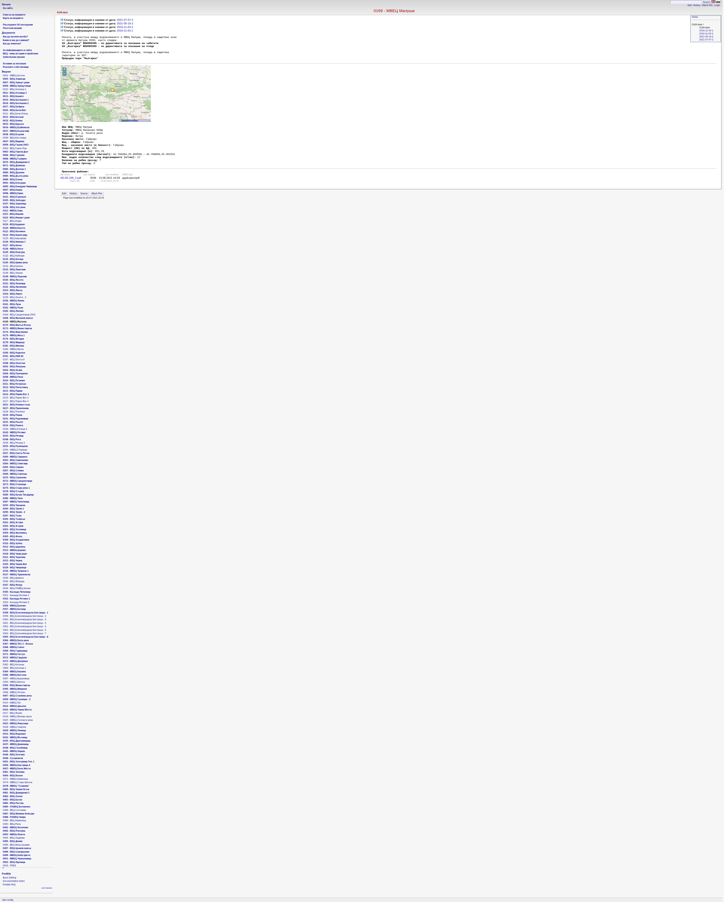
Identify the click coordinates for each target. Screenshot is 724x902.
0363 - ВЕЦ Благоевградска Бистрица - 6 (24, 630)
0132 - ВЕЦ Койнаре (14, 255)
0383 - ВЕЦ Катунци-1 (14, 668)
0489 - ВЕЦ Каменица (14, 820)
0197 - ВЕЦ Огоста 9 (14, 359)
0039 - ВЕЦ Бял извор (14, 137)
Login (717, 5)
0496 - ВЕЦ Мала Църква (16, 844)
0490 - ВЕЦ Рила (12, 824)
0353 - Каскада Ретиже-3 (16, 602)
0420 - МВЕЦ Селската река (18, 720)
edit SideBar (46, 888)
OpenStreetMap (130, 120)
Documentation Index (14, 881)
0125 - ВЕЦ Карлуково (14, 238)
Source (84, 193)
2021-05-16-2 (706, 36)
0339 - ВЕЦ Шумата (13, 578)
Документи (8, 32)
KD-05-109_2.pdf (71, 177)
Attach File (707, 5)
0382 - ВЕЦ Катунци (13, 664)
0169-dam (62, 12)
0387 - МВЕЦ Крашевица (16, 678)
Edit (690, 5)
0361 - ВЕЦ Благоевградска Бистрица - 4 (24, 623)
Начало (6, 4)
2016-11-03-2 (706, 33)
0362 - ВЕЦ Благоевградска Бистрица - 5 (24, 626)
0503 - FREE (9, 865)
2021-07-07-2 (706, 39)
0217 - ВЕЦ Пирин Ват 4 (16, 401)
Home (695, 17)
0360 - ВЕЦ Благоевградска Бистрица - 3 (24, 619)
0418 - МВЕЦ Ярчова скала (17, 716)
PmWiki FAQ (9, 884)
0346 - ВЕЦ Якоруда (13, 581)
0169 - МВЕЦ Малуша (394, 10)
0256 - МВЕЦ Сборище (15, 449)
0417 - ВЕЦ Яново (12, 713)
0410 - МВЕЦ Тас (12, 702)
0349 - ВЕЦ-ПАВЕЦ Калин (17, 588)
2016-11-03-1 (706, 30)
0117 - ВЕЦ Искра (12, 221)
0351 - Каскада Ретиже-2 (16, 595)
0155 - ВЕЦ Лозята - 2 (14, 297)
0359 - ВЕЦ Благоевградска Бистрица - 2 (24, 616)
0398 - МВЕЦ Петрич (14, 692)
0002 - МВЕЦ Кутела (14, 75)
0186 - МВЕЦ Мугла (13, 349)
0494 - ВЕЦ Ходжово (14, 838)
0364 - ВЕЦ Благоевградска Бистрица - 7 (24, 633)
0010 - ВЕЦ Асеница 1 (14, 89)
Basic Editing (9, 877)
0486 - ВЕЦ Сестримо (14, 810)
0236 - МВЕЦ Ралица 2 (15, 429)
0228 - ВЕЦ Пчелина (14, 411)
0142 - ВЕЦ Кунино (13, 266)
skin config (7, 900)
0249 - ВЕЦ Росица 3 (14, 442)
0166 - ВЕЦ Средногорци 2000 (19, 314)
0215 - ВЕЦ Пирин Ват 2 (16, 397)
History (696, 5)
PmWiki (6, 873)
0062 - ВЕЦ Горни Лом (15, 148)
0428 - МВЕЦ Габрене (14, 727)
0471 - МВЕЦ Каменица (15, 779)
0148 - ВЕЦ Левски (13, 273)
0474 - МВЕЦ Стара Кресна (17, 782)
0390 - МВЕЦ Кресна (14, 682)
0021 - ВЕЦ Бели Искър (15, 113)
